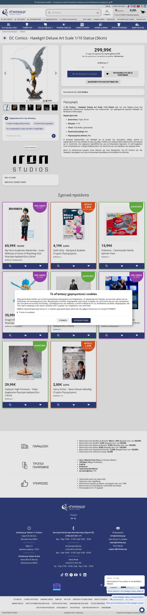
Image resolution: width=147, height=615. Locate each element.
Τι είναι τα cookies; (27, 312)
